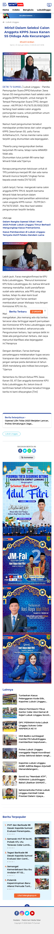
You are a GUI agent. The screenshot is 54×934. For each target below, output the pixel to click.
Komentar (28, 457)
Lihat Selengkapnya (26, 895)
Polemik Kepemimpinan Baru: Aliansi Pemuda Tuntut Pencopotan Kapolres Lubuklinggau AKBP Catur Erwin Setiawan (19, 883)
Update (37, 312)
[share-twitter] (25, 451)
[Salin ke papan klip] (34, 451)
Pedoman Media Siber (31, 920)
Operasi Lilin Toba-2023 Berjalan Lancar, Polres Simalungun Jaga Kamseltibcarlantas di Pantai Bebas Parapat (27, 422)
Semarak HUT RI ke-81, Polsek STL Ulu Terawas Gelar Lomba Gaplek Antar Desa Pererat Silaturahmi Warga (19, 841)
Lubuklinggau (44, 10)
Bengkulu (28, 10)
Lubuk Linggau (11, 434)
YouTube (34, 917)
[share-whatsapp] (29, 451)
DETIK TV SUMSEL (12, 87)
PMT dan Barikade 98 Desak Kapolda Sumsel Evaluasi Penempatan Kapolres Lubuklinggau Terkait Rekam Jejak (19, 828)
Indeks (16, 10)
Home (6, 10)
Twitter (28, 917)
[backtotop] (27, 906)
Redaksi (16, 920)
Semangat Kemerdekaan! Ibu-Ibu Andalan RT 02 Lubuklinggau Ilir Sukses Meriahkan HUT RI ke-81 (19, 869)
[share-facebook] (20, 451)
